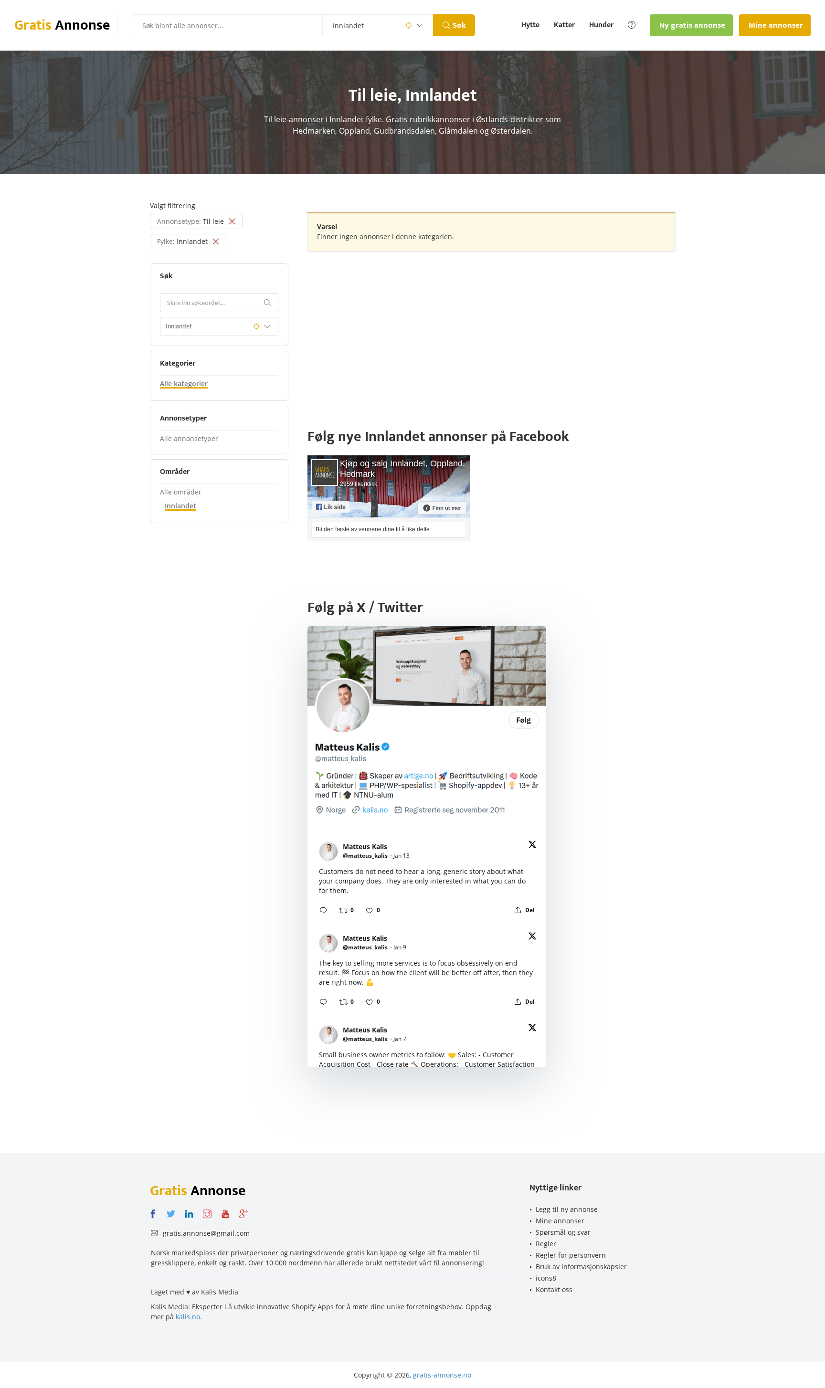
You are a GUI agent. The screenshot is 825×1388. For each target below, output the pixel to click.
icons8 (546, 1278)
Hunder (601, 25)
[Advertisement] (491, 327)
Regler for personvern (571, 1255)
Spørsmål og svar (563, 1232)
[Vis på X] (532, 846)
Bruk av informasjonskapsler (581, 1266)
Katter (564, 25)
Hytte (530, 25)
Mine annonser (560, 1220)
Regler (546, 1243)
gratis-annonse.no (442, 1374)
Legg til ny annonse (567, 1209)
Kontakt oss (554, 1289)
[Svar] (323, 910)
